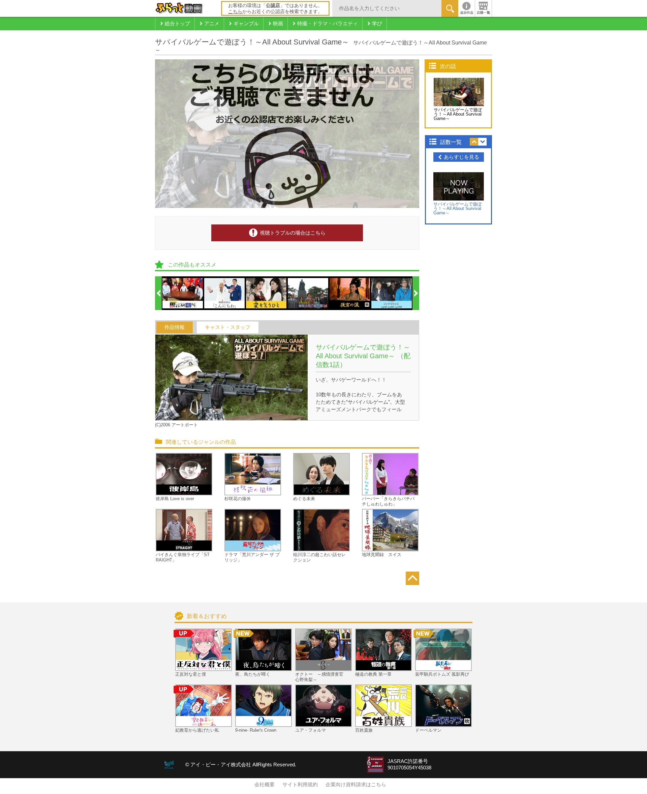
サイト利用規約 (300, 784)
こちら (235, 11)
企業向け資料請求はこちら (356, 784)
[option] (183, 293)
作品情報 (174, 327)
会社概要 (264, 784)
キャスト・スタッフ (227, 327)
